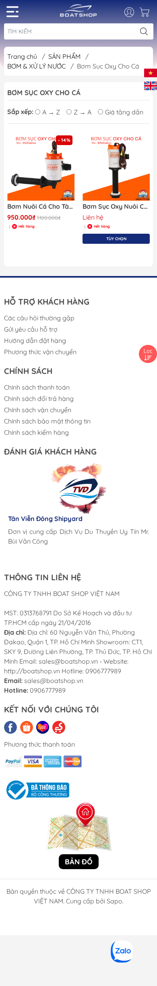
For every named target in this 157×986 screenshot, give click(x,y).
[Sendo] (58, 727)
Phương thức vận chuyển (40, 352)
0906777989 (48, 690)
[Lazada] (42, 727)
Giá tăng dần (124, 112)
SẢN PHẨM (65, 56)
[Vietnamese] (150, 72)
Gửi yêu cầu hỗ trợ (31, 329)
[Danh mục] (12, 12)
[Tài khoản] (133, 12)
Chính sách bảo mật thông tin (47, 421)
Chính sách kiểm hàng (36, 432)
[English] (150, 85)
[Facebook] (10, 727)
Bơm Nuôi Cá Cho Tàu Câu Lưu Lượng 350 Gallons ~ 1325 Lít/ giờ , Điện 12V (40, 206)
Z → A (82, 112)
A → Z (51, 112)
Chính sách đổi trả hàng (39, 398)
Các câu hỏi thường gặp (39, 318)
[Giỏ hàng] (145, 14)
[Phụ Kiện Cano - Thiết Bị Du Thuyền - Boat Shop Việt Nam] (78, 13)
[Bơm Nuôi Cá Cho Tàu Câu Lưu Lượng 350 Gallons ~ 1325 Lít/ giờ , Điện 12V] (40, 167)
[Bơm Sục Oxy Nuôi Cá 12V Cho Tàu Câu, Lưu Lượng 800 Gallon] (116, 167)
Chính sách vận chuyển (37, 410)
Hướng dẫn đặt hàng (35, 340)
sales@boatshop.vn (53, 681)
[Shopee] (26, 727)
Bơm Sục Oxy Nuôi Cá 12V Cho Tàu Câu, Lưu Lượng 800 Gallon (116, 206)
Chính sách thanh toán (37, 387)
